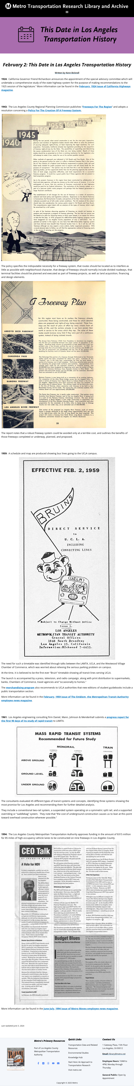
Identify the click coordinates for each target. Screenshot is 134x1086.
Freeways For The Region (97, 106)
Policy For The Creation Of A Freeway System (54, 110)
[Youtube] (53, 1063)
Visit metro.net (75, 1070)
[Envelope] (58, 1063)
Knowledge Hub (75, 1057)
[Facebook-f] (38, 1063)
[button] (67, 12)
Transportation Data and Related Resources (82, 1046)
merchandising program (20, 687)
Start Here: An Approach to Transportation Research (80, 1064)
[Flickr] (43, 1063)
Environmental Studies (78, 1052)
